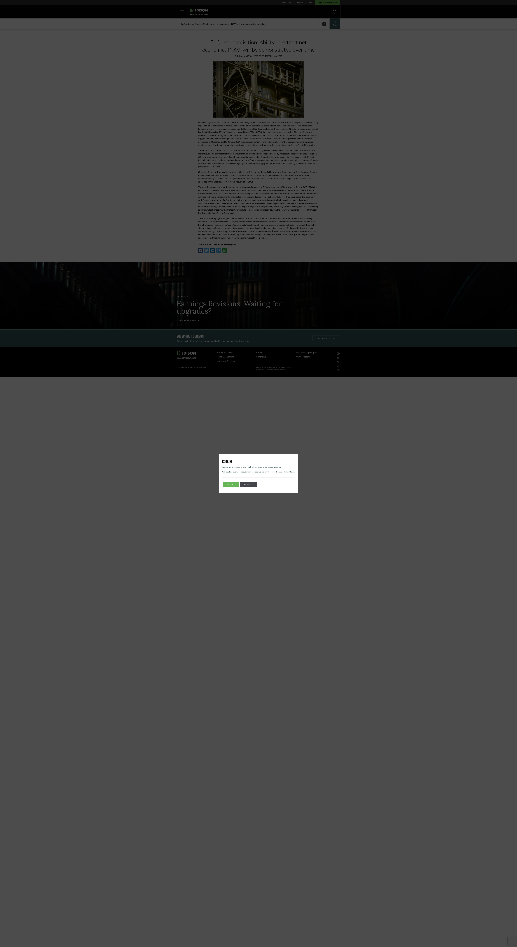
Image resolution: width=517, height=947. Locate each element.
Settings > (248, 484)
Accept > (231, 484)
